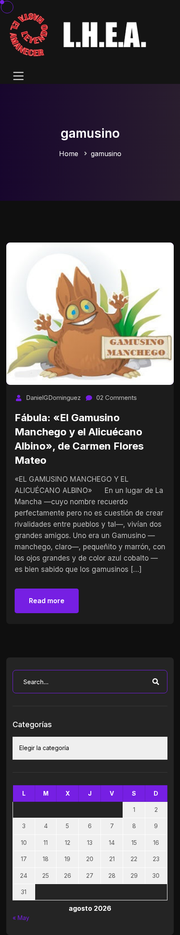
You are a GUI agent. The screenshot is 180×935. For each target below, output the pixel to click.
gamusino (106, 153)
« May (21, 917)
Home (68, 153)
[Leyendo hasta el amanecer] (79, 34)
